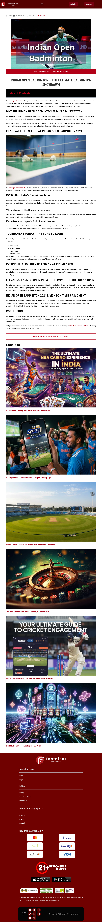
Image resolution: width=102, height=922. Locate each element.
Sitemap (21, 793)
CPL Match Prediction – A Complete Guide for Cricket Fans (29, 679)
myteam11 (22, 823)
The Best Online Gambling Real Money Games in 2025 (27, 612)
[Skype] (34, 918)
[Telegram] (34, 910)
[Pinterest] (34, 914)
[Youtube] (30, 918)
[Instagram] (39, 910)
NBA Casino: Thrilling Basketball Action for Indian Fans (28, 410)
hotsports (22, 815)
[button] (42, 4)
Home (21, 776)
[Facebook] (30, 910)
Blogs (21, 780)
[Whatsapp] (39, 914)
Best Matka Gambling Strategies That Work (23, 746)
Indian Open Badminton (15, 101)
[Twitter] (30, 914)
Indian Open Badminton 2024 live (78, 326)
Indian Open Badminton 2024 (17, 188)
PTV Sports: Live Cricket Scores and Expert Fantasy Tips (28, 478)
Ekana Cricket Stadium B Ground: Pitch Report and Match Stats (31, 545)
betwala (21, 819)
